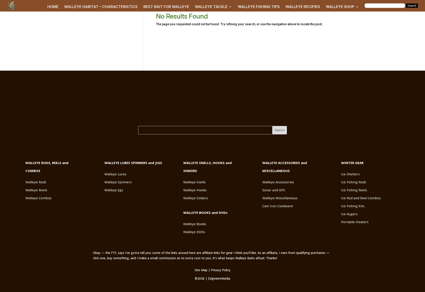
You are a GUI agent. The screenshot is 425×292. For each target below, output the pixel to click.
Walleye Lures (115, 174)
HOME (52, 7)
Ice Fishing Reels (354, 190)
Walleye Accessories (278, 182)
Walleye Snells (194, 182)
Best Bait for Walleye (162, 115)
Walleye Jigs (113, 190)
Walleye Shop (332, 115)
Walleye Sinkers (195, 198)
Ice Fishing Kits (353, 206)
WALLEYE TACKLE (211, 7)
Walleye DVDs (194, 232)
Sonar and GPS (273, 190)
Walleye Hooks (195, 190)
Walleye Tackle (198, 115)
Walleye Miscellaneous (280, 198)
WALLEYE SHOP (340, 7)
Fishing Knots (229, 115)
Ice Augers (349, 214)
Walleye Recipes (301, 115)
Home (71, 115)
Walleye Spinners (118, 182)
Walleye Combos (38, 198)
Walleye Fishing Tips (263, 115)
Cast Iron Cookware (277, 206)
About (354, 115)
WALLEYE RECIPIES (303, 7)
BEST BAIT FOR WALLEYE (166, 7)
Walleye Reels (36, 190)
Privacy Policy (220, 270)
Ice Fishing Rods (353, 182)
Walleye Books (194, 224)
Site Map (201, 270)
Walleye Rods (35, 182)
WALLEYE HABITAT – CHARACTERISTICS (101, 7)
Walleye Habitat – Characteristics (110, 115)
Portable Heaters (355, 222)
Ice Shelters (350, 174)
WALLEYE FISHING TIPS (259, 7)
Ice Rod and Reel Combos (361, 198)
